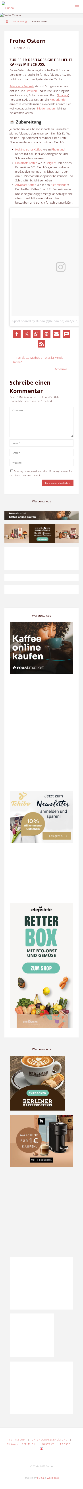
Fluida (40, 1477)
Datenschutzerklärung (50, 1439)
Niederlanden (46, 108)
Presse (65, 1444)
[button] (17, 334)
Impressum (17, 1439)
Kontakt (47, 1444)
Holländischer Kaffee (28, 149)
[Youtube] (54, 1457)
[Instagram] (45, 1457)
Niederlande (58, 100)
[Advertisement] (41, 1212)
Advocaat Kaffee (25, 185)
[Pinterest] (37, 1457)
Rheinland (58, 149)
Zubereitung (20, 21)
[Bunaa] (8, 6)
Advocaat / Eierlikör (22, 86)
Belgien (50, 163)
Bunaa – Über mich (21, 1444)
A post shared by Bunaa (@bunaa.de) (38, 321)
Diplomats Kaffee (26, 163)
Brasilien (32, 91)
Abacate (63, 95)
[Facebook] (29, 1457)
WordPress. (53, 1477)
